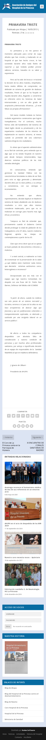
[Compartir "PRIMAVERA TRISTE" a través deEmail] (32, 415)
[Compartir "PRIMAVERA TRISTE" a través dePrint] (37, 415)
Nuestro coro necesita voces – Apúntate (22, 557)
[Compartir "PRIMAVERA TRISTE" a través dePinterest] (23, 415)
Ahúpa (23, 29)
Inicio (5, 734)
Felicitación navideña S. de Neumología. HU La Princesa (22, 590)
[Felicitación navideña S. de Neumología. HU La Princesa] (23, 575)
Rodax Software (28, 730)
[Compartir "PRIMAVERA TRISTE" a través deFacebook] (8, 415)
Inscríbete (27, 737)
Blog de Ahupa (11, 688)
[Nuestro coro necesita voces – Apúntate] (23, 543)
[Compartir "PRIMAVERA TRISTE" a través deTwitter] (13, 415)
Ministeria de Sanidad (14, 719)
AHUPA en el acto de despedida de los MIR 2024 (23, 524)
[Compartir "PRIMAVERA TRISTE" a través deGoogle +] (18, 415)
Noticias (15, 32)
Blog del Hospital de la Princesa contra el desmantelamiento (21, 695)
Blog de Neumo (11, 702)
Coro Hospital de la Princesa (16, 708)
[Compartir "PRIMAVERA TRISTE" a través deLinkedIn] (27, 415)
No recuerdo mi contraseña (22, 626)
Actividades (20, 734)
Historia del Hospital (34, 734)
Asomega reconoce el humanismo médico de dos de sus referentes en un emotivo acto (23, 489)
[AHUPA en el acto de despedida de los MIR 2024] (23, 509)
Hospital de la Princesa (14, 713)
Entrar (8, 626)
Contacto (18, 737)
